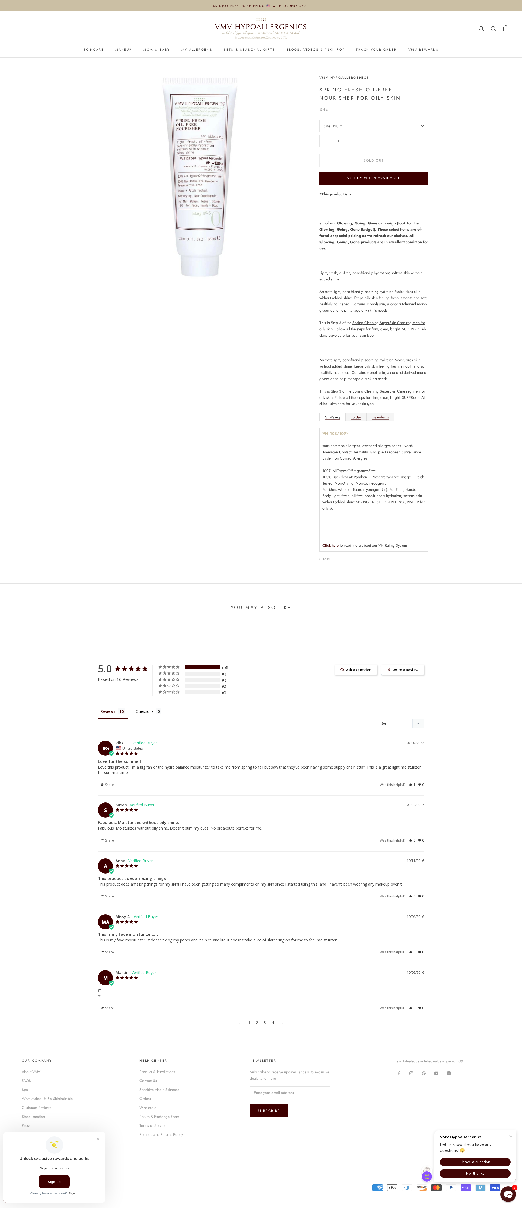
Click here (330, 545)
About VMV (31, 1071)
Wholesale (147, 1107)
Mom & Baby (156, 49)
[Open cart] (505, 28)
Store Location (33, 1116)
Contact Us (148, 1080)
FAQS (26, 1080)
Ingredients (380, 417)
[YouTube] (436, 1073)
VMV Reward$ (423, 49)
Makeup (123, 49)
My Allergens (196, 49)
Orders (145, 1098)
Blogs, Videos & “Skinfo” (316, 49)
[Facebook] (336, 557)
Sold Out (373, 160)
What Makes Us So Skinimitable (47, 1098)
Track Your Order (376, 49)
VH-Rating (332, 417)
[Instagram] (411, 1073)
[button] (412, 784)
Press (26, 1125)
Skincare (93, 49)
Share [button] (109, 784)
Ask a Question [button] (358, 669)
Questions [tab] (145, 711)
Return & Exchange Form (159, 1116)
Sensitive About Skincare (159, 1089)
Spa (25, 1089)
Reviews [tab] (108, 711)
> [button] (283, 1022)
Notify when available (374, 178)
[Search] (493, 28)
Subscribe (269, 1110)
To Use (356, 417)
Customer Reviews (36, 1107)
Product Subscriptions (157, 1071)
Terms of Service (152, 1125)
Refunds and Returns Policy (161, 1134)
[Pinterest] (350, 557)
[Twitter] (343, 557)
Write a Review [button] (405, 669)
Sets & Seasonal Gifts (249, 49)
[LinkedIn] (449, 1073)
